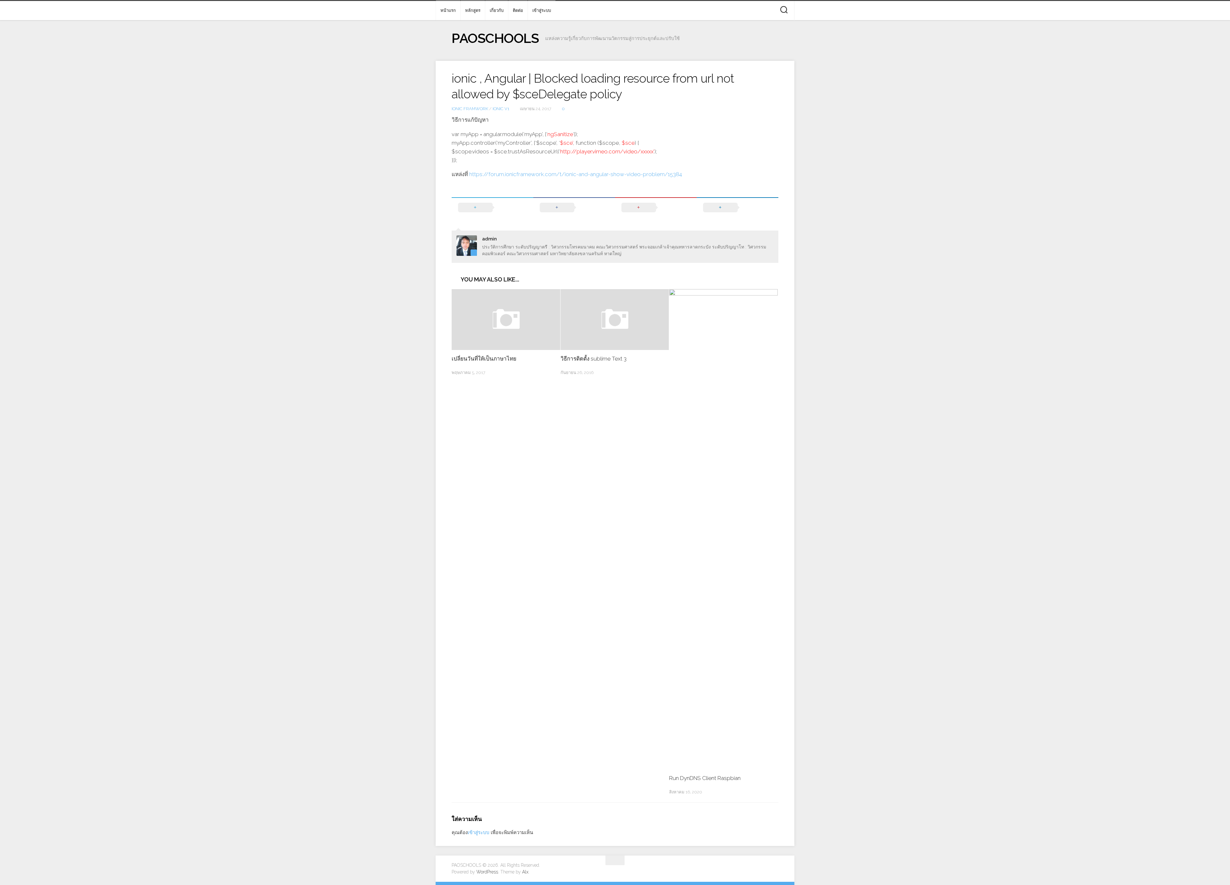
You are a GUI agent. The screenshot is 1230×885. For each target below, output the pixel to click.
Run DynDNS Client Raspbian (705, 778)
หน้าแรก (448, 10)
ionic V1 (501, 108)
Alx (525, 871)
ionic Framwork (470, 108)
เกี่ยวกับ (497, 10)
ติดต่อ (518, 10)
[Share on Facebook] (574, 207)
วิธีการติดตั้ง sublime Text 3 (594, 358)
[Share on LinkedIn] (737, 207)
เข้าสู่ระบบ (541, 10)
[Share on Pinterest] (656, 207)
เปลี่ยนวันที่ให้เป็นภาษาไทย (484, 358)
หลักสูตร (472, 10)
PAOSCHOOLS (495, 38)
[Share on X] (492, 207)
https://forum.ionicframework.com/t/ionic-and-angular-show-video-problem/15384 (575, 174)
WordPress (487, 871)
